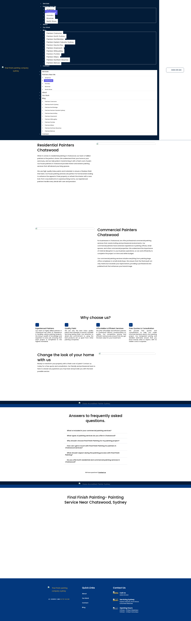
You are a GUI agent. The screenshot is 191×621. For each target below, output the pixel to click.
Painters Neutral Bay (54, 45)
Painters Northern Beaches (57, 60)
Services (46, 3)
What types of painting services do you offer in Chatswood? (91, 436)
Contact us (102, 472)
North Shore (51, 21)
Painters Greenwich (54, 48)
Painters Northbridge (55, 39)
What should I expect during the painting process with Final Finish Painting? (92, 454)
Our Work (46, 27)
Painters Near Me (49, 6)
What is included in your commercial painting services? (89, 430)
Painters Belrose (53, 63)
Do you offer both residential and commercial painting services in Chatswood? (92, 461)
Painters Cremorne (54, 33)
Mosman (50, 18)
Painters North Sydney (55, 36)
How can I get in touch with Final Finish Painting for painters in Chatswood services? (90, 447)
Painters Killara (52, 57)
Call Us (123, 593)
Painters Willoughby (54, 51)
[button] (95, 430)
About (45, 24)
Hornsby (50, 15)
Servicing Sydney (127, 599)
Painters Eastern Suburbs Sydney (60, 42)
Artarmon (50, 9)
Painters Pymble (53, 54)
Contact (46, 66)
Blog (44, 30)
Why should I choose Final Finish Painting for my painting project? (93, 441)
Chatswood (51, 12)
